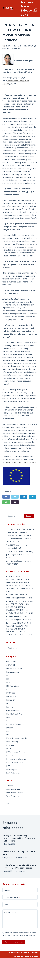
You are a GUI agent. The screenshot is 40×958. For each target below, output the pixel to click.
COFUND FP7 (27, 46)
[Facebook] (6, 497)
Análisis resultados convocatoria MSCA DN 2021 (20, 540)
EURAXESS (10, 693)
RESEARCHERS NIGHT (15, 762)
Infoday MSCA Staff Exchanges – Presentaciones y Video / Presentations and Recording (20, 532)
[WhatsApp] (6, 502)
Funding (9, 707)
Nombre (8, 890)
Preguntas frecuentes (29, 952)
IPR (7, 731)
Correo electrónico (12, 897)
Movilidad (10, 745)
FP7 (33, 46)
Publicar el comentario (14, 942)
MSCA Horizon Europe (15, 752)
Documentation (12, 672)
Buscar (28, 516)
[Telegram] (32, 497)
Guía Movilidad (12, 710)
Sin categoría (11, 769)
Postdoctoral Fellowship (16, 759)
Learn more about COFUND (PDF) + (21, 462)
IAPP (8, 717)
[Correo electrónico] (15, 502)
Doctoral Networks (14, 668)
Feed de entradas (13, 789)
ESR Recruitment (13, 686)
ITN (8, 734)
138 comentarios (20, 857)
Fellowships (11, 696)
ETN (8, 689)
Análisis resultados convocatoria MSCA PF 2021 (20, 562)
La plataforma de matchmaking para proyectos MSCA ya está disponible (19, 554)
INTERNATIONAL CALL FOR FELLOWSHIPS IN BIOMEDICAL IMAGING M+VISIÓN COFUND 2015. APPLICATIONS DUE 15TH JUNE (19, 585)
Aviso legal (34, 956)
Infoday (9, 728)
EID (7, 675)
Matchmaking (12, 741)
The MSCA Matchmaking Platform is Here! (16, 546)
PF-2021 (9, 755)
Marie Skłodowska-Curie (11, 48)
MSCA (8, 748)
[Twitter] (15, 497)
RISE (8, 766)
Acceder (9, 785)
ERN (8, 682)
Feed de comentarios (15, 792)
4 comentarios (19, 871)
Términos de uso (14, 952)
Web (6, 904)
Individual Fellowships (15, 724)
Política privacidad (21, 956)
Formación (10, 700)
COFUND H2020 (13, 665)
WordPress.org (12, 796)
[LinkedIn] (23, 497)
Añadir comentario (11, 912)
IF (35, 46)
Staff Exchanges (13, 773)
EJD (7, 679)
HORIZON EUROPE (14, 714)
